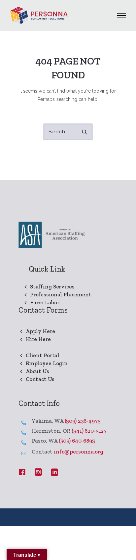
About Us (37, 371)
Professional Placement (60, 294)
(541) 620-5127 (89, 430)
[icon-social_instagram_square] (40, 472)
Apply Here (40, 331)
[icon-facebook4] (24, 472)
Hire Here (38, 339)
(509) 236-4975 (83, 420)
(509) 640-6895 (77, 440)
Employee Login (47, 363)
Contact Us (40, 379)
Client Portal (42, 355)
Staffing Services (52, 286)
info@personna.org (78, 451)
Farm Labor (44, 302)
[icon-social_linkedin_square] (54, 472)
